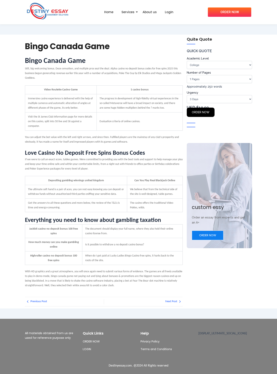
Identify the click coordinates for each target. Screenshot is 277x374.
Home (108, 12)
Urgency (192, 92)
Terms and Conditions (156, 349)
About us (150, 12)
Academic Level (198, 58)
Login (169, 12)
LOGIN (87, 349)
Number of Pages (199, 72)
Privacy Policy (150, 341)
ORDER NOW (200, 112)
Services (127, 12)
